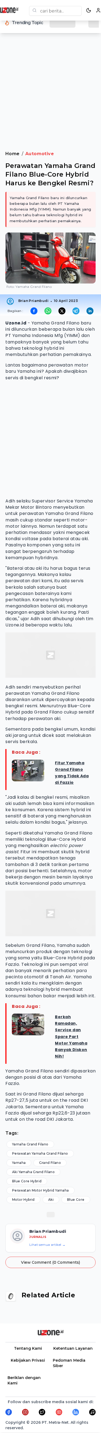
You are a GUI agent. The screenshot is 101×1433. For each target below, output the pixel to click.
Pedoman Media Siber (69, 1363)
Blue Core (76, 1200)
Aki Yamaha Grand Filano (33, 1172)
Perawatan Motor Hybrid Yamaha (40, 1190)
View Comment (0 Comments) (50, 1262)
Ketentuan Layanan (73, 1348)
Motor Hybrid (23, 1200)
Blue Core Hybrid (26, 1181)
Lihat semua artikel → (47, 1245)
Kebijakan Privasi (28, 1360)
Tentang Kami (28, 1348)
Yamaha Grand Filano (30, 1144)
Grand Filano (50, 1163)
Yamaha (19, 1163)
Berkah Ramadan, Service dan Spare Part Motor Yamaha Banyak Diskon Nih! (71, 1036)
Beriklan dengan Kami (24, 1380)
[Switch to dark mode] (88, 10)
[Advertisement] (50, 95)
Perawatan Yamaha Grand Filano (40, 1153)
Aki (51, 1200)
